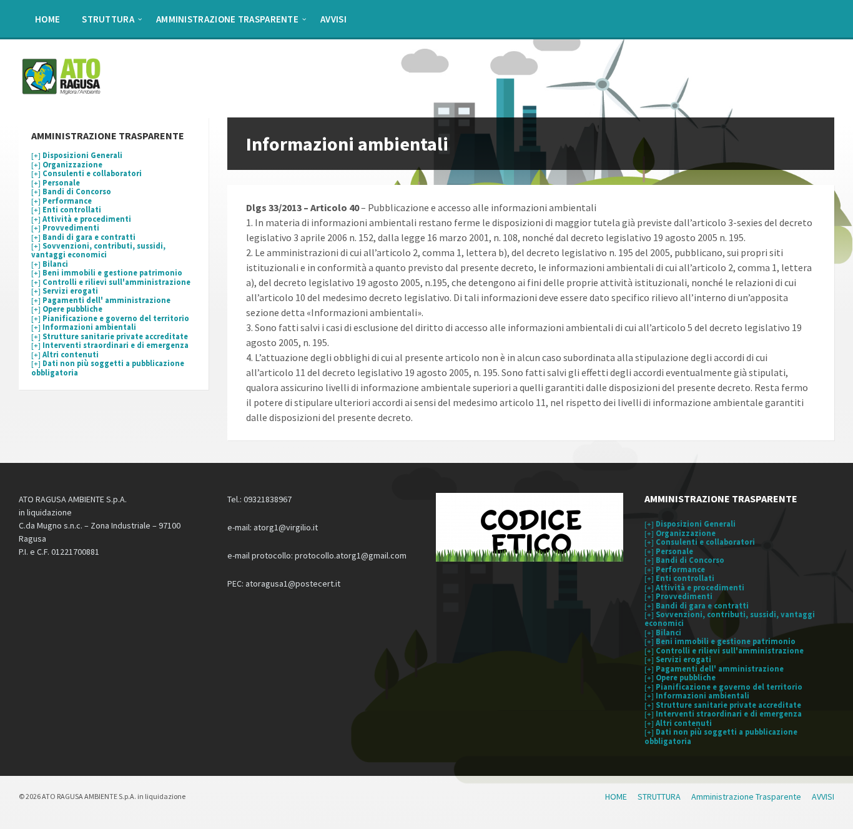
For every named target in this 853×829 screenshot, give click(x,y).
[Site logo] (62, 93)
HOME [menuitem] (47, 19)
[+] (76, 155)
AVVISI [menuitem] (333, 19)
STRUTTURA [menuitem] (108, 19)
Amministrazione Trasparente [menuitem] (227, 19)
